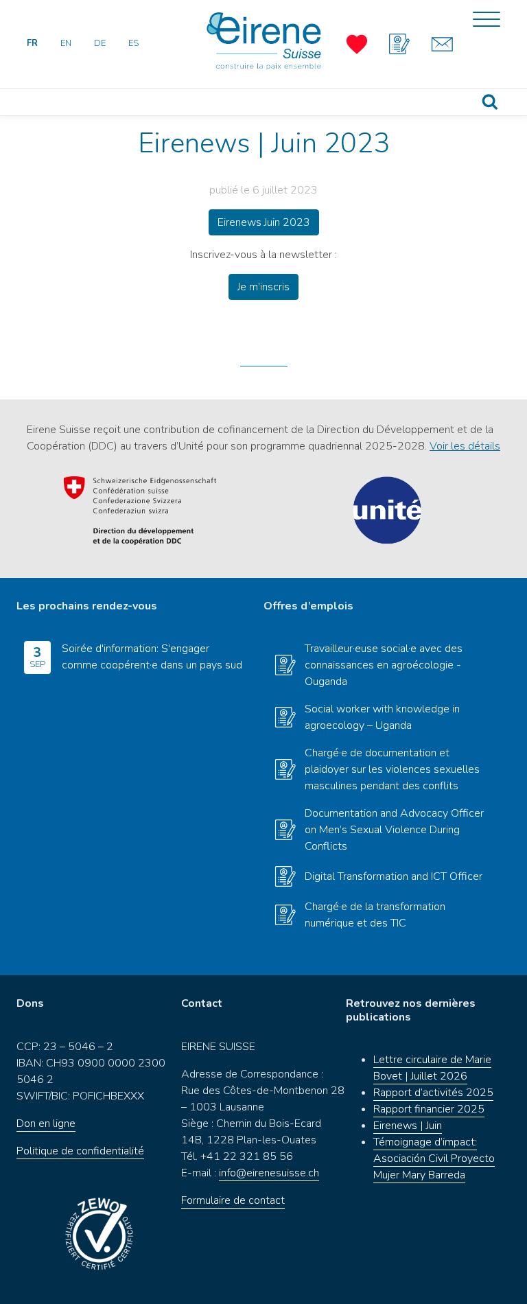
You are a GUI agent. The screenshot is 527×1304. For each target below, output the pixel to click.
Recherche (490, 102)
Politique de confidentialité (80, 1151)
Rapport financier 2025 (428, 1109)
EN (65, 43)
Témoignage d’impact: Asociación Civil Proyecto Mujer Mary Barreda (434, 1158)
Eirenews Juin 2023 (264, 222)
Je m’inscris (263, 286)
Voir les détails (465, 446)
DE (100, 43)
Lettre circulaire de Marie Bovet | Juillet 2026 (432, 1068)
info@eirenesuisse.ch (269, 1172)
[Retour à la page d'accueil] (263, 41)
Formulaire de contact (233, 1200)
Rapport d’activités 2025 (433, 1092)
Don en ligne (45, 1123)
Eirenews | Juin (407, 1125)
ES (133, 43)
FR (32, 43)
